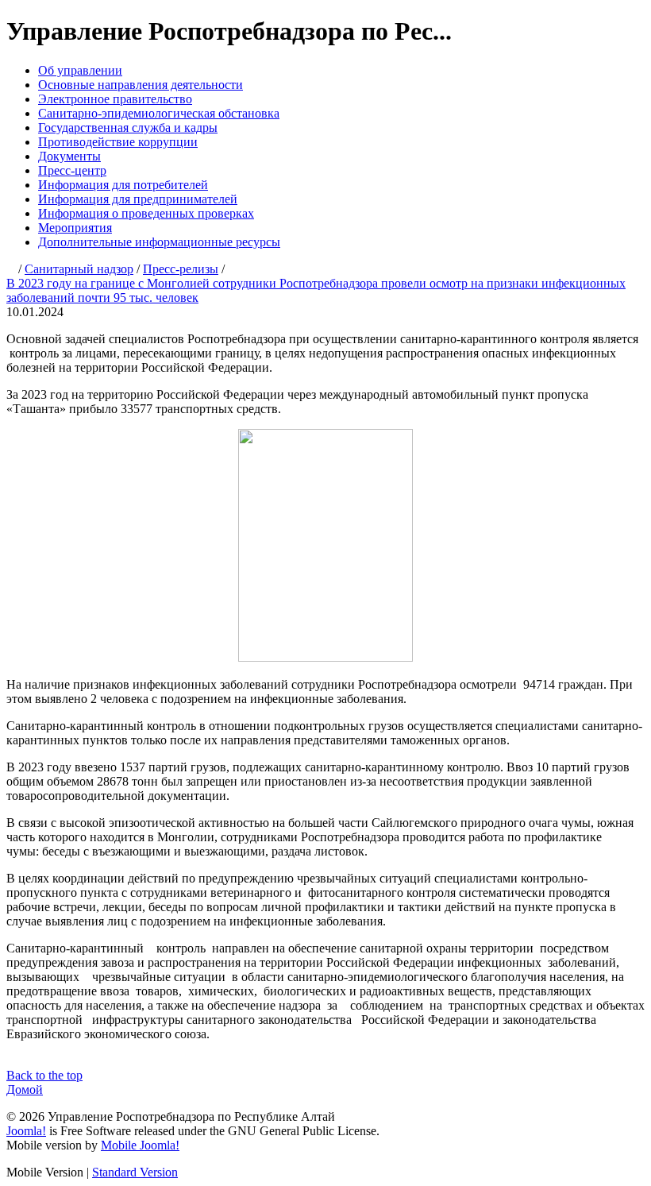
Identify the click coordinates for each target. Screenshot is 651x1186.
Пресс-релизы (180, 269)
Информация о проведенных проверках (146, 213)
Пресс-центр (72, 170)
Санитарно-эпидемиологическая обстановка (158, 113)
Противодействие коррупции (118, 142)
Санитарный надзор (79, 269)
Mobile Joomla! (140, 1145)
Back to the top (44, 1075)
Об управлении (80, 70)
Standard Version (135, 1172)
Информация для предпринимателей (137, 199)
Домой (24, 1089)
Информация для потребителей (123, 184)
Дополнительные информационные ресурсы (159, 242)
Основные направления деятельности (140, 84)
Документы (69, 156)
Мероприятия (75, 227)
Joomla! (26, 1131)
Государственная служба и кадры (128, 127)
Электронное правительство (115, 99)
